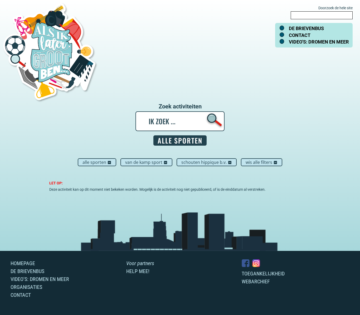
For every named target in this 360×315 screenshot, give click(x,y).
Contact (299, 35)
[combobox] (322, 15)
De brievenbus (306, 28)
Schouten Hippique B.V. (206, 162)
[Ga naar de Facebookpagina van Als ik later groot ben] (246, 263)
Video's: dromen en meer (319, 42)
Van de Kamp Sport (146, 162)
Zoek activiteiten (180, 106)
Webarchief (256, 281)
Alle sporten (96, 162)
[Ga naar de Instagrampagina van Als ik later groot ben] (256, 263)
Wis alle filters (262, 162)
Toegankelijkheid (263, 273)
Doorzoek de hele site (335, 8)
